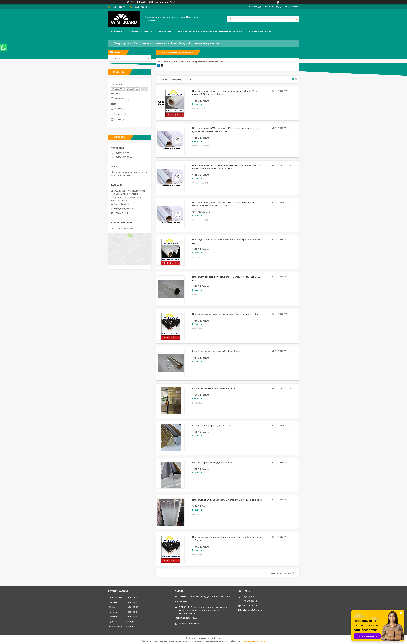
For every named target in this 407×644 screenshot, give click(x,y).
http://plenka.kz (121, 204)
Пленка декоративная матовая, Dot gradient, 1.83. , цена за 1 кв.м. (227, 500)
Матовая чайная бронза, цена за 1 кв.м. (213, 425)
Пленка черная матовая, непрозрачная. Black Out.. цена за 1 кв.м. (227, 314)
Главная (116, 31)
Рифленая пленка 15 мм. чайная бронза (213, 388)
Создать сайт (160, 2)
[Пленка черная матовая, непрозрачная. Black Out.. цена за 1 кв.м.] (171, 326)
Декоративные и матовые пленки (151, 43)
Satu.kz (217, 638)
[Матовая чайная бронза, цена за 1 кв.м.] (171, 437)
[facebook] (158, 66)
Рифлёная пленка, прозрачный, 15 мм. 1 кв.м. (216, 351)
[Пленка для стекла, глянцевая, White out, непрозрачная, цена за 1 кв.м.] (171, 252)
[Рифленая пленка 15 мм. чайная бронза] (171, 400)
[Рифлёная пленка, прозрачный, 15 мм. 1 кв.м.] (171, 363)
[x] (162, 66)
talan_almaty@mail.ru (124, 209)
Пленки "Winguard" (180, 43)
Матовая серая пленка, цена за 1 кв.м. (212, 462)
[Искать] (296, 19)
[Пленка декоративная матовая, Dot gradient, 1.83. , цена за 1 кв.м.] (171, 512)
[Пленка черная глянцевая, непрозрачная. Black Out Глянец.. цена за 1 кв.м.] (171, 549)
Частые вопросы (260, 31)
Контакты (165, 31)
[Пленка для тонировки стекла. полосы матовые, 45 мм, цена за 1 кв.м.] (171, 289)
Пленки (116, 58)
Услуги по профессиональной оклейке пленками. (210, 31)
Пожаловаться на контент (254, 641)
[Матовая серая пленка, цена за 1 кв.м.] (171, 475)
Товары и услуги (139, 31)
